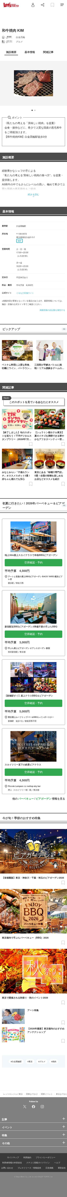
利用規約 (27, 1157)
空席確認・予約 (33, 562)
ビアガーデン (43, 798)
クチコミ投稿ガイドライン (38, 1162)
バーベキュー (26, 798)
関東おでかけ (32, 1093)
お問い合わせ (7, 1167)
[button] (32, 110)
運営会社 (62, 1167)
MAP (19, 241)
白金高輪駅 (17, 1061)
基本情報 (8, 211)
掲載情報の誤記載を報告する (52, 310)
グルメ (42, 1061)
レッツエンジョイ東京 (13, 1093)
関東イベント (47, 1093)
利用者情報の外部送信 (12, 1162)
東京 (31, 1061)
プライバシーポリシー (45, 1157)
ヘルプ (57, 1162)
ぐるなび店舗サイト (25, 292)
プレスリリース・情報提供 (29, 1167)
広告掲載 (49, 1167)
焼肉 (54, 1061)
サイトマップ (13, 1157)
